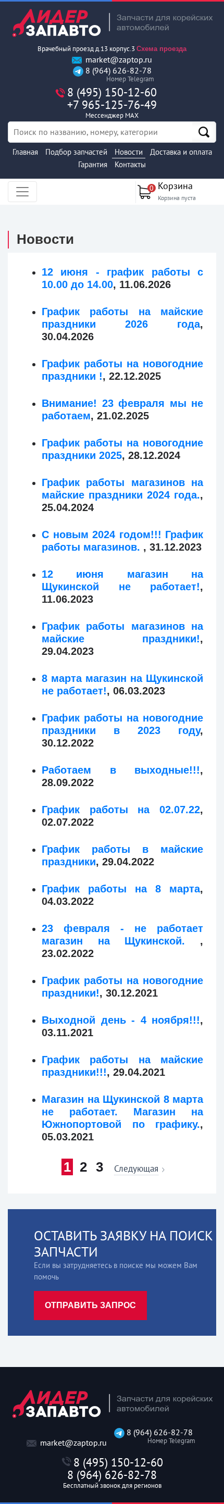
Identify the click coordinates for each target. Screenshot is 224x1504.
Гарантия (92, 164)
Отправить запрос (90, 1305)
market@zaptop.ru (117, 60)
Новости (129, 152)
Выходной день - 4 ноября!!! (121, 1020)
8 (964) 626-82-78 (117, 74)
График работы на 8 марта (121, 888)
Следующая (136, 1169)
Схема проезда (161, 49)
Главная (25, 152)
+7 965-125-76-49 (112, 108)
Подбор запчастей (76, 152)
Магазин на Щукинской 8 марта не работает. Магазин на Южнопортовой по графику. (122, 1111)
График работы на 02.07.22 (121, 809)
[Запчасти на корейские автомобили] (112, 23)
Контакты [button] (130, 164)
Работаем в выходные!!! (121, 770)
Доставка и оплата (181, 152)
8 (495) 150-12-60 (112, 92)
